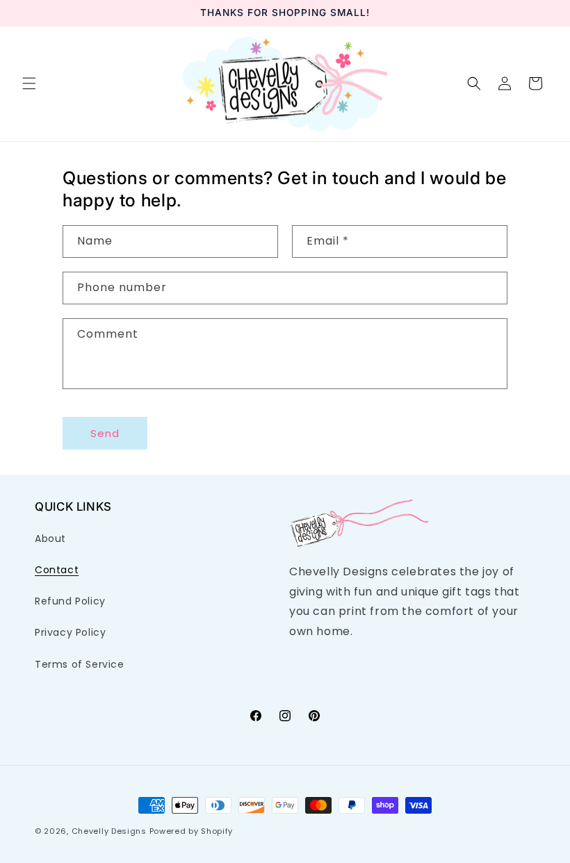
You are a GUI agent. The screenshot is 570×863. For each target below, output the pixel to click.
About (50, 538)
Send (105, 433)
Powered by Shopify (191, 831)
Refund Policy (70, 601)
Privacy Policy (70, 632)
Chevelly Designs (109, 831)
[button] (29, 83)
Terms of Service (79, 664)
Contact (57, 570)
